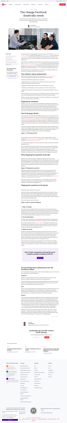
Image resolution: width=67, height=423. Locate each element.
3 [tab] (34, 356)
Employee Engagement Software (25, 370)
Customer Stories (51, 372)
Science (46, 4)
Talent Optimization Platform (12, 363)
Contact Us (50, 374)
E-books (35, 368)
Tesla (31, 103)
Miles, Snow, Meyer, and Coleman (29, 118)
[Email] (56, 317)
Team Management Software (25, 368)
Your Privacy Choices (52, 419)
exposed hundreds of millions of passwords (32, 63)
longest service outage (46, 55)
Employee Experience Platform (25, 372)
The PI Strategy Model (9, 59)
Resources (40, 4)
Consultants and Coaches (38, 387)
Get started (62, 4)
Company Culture (33, 9)
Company (50, 363)
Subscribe (47, 337)
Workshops (36, 376)
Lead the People (36, 381)
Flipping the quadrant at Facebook (11, 62)
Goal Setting (22, 385)
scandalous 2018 (25, 56)
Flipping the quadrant (9, 57)
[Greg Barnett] (24, 323)
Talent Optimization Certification (39, 372)
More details (11, 417)
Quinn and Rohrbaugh (42, 118)
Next (61, 350)
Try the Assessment (12, 76)
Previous (5, 350)
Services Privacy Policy (26, 419)
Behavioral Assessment (24, 374)
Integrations (36, 370)
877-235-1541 (23, 412)
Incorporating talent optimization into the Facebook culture (12, 64)
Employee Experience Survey (24, 381)
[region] (10, 416)
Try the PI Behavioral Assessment (46, 412)
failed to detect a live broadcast (28, 64)
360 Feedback (22, 383)
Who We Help (26, 4)
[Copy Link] (58, 317)
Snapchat (26, 103)
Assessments (18, 4)
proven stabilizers (40, 222)
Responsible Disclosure (42, 419)
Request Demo (40, 257)
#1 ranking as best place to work (32, 140)
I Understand (10, 419)
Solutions (22, 363)
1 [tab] (32, 356)
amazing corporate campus (32, 139)
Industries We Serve (37, 383)
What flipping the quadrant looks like (11, 60)
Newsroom (50, 376)
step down (39, 67)
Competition (36, 385)
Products (10, 4)
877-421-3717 (22, 413)
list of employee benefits (47, 139)
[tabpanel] (15, 349)
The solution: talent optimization (11, 56)
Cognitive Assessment (23, 376)
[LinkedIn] (52, 317)
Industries (33, 4)
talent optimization (50, 76)
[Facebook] (54, 317)
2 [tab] (33, 356)
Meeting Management (23, 387)
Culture (49, 368)
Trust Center (34, 419)
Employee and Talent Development (25, 401)
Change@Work (50, 370)
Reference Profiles (37, 374)
